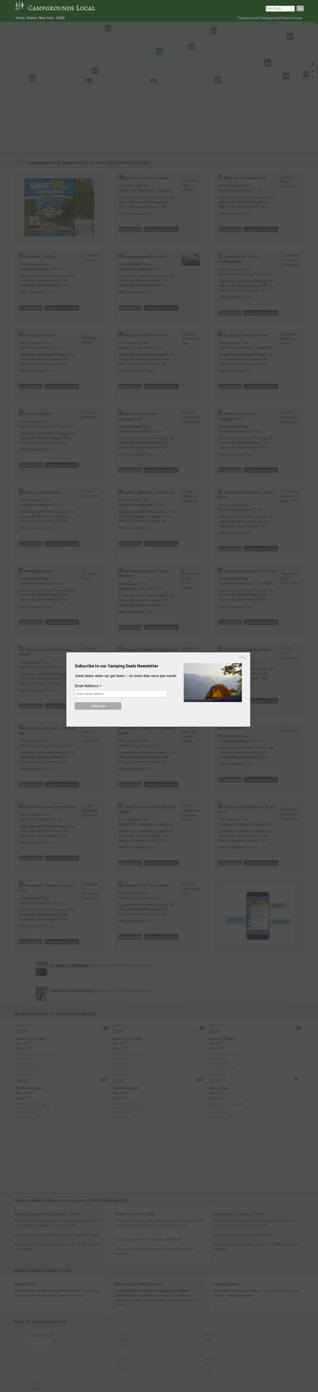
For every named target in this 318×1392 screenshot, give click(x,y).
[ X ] (243, 657)
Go (300, 8)
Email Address (88, 686)
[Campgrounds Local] (21, 8)
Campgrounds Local (61, 8)
